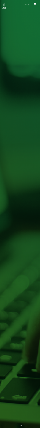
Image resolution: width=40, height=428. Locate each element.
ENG (25, 5)
